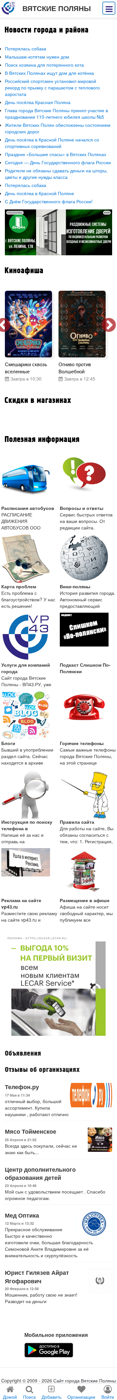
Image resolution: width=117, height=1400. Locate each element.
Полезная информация (42, 439)
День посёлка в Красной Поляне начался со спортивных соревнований (52, 142)
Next (109, 325)
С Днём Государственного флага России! (49, 201)
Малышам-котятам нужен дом (37, 56)
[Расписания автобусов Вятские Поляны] (29, 480)
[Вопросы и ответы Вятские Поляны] (88, 480)
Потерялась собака (25, 48)
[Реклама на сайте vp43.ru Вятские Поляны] (29, 872)
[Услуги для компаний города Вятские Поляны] (29, 637)
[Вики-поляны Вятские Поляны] (88, 558)
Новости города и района (47, 30)
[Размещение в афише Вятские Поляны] (88, 872)
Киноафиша (24, 270)
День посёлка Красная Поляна (38, 102)
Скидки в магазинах (38, 400)
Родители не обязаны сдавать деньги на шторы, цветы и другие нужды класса (56, 173)
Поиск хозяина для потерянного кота (44, 64)
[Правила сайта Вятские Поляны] (88, 794)
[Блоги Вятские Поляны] (29, 715)
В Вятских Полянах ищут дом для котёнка (49, 73)
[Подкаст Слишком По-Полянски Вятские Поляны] (88, 637)
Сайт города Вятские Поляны (84, 1380)
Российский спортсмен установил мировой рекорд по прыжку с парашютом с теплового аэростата (52, 87)
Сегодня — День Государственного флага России (58, 162)
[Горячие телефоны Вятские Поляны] (88, 715)
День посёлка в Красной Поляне (39, 193)
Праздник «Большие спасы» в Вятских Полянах (55, 154)
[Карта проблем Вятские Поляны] (29, 558)
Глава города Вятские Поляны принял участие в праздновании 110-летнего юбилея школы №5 (56, 113)
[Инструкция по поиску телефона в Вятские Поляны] (29, 794)
